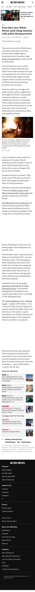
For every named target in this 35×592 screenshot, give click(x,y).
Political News (6, 470)
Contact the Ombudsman (10, 569)
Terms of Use (6, 518)
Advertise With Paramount (11, 556)
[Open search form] (32, 2)
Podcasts (5, 534)
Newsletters (6, 530)
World (30, 7)
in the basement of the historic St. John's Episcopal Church (15, 286)
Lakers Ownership (8, 480)
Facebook (5, 492)
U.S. (3, 7)
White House (26, 442)
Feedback (5, 566)
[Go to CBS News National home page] (17, 2)
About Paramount (8, 553)
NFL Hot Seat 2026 (8, 476)
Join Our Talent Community (11, 559)
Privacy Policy (6, 508)
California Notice (7, 511)
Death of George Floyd (13, 439)
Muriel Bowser (10, 442)
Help (3, 562)
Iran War (9, 7)
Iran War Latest (7, 473)
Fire (18, 442)
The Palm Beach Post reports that (15, 203)
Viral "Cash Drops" (20, 7)
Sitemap (4, 543)
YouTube (5, 489)
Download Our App (8, 537)
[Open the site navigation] (6, 2)
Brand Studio (6, 540)
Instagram (5, 495)
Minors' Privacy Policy (9, 521)
